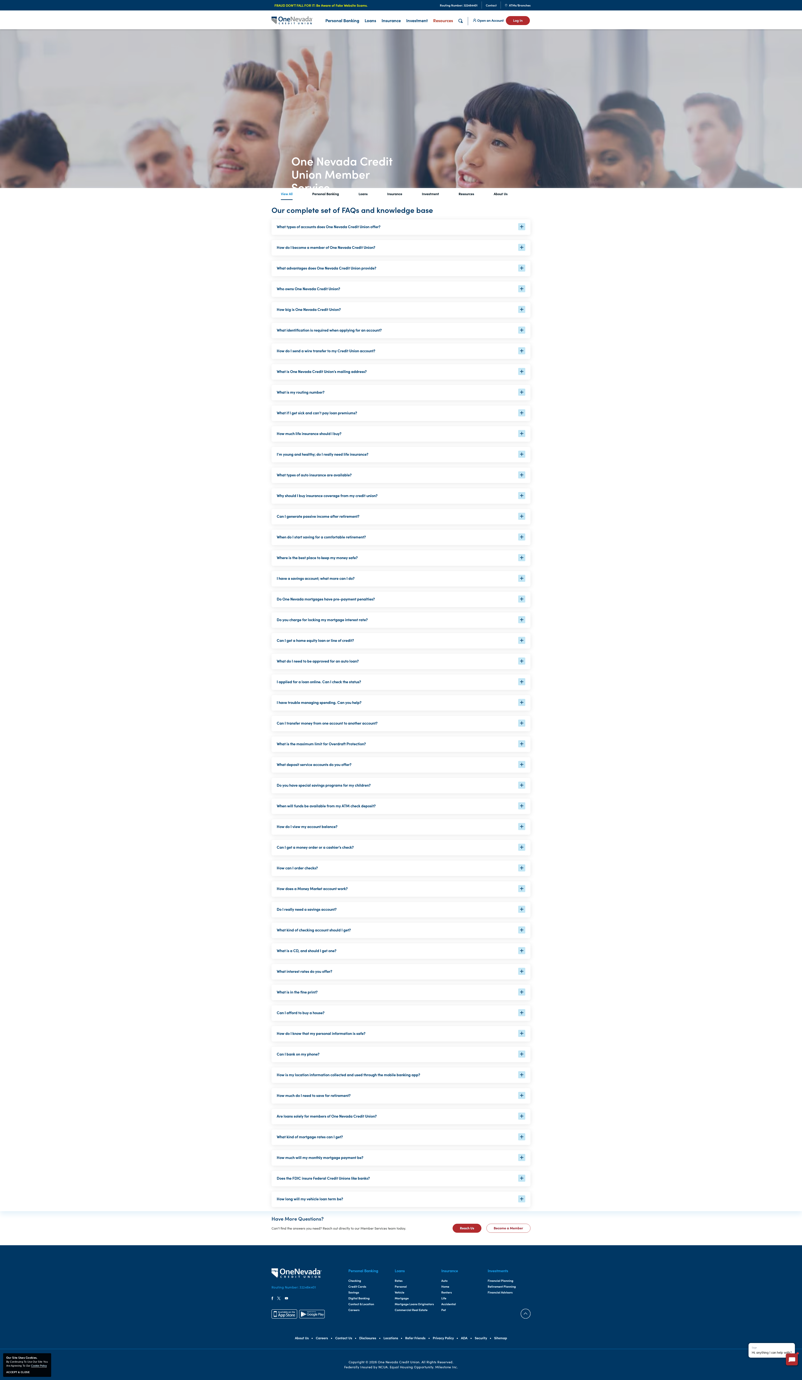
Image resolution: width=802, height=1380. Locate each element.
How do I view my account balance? (307, 826)
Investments (498, 1270)
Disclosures (367, 1337)
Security (481, 1337)
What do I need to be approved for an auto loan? (318, 661)
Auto (444, 1280)
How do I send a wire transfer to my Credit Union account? (326, 350)
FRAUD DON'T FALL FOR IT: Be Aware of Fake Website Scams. (321, 5)
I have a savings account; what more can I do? (316, 578)
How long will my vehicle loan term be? (310, 1198)
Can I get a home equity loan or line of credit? (315, 640)
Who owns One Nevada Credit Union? (308, 288)
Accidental (448, 1304)
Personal (401, 1286)
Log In (518, 20)
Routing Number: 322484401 (294, 1287)
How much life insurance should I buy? (309, 433)
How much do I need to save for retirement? (314, 1095)
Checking (354, 1280)
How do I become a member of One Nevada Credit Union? (326, 247)
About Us (501, 193)
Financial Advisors (500, 1292)
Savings (353, 1292)
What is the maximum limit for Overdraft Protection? (321, 743)
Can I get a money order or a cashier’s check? (315, 847)
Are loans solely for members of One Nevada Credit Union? (327, 1116)
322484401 (458, 5)
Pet (443, 1310)
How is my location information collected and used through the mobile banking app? (348, 1074)
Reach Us (470, 1229)
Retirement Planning (502, 1286)
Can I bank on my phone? (298, 1054)
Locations (390, 1337)
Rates (398, 1280)
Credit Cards (357, 1286)
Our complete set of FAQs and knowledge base (352, 209)
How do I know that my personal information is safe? (321, 1033)
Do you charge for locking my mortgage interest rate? (322, 619)
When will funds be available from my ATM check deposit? (326, 805)
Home (445, 1286)
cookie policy (39, 1365)
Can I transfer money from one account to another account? (327, 723)
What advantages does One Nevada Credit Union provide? (326, 268)
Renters (446, 1292)
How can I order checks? (297, 867)
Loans (370, 20)
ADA (464, 1337)
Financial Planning (500, 1280)
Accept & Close (18, 1372)
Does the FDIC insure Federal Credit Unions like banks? (323, 1178)
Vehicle (399, 1292)
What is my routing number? (301, 392)
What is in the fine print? (297, 992)
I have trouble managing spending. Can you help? (319, 702)
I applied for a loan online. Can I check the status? (319, 681)
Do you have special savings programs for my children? (324, 785)
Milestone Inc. (446, 1367)
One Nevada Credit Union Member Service (342, 173)
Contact (491, 5)
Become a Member (512, 1229)
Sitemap (500, 1337)
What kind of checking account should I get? (314, 929)
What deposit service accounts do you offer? (314, 764)
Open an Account (490, 20)
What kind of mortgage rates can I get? (310, 1136)
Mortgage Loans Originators (414, 1304)
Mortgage (402, 1298)
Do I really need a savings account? (307, 909)
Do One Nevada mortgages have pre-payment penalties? (326, 599)
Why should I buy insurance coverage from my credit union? (327, 495)
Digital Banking (359, 1298)
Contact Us (343, 1337)
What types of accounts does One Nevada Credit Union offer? (329, 226)
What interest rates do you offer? (304, 971)
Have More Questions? (298, 1218)
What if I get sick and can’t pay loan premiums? (317, 412)
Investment (417, 20)
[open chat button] (792, 1359)
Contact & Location (361, 1304)
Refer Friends (415, 1337)
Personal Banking (325, 193)
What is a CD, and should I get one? (306, 950)
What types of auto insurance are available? (314, 474)
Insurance (391, 20)
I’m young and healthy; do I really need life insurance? (322, 454)
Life (443, 1298)
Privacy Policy (443, 1337)
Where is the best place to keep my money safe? (317, 557)
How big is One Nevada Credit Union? (309, 309)
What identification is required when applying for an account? (329, 330)
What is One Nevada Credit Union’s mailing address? (322, 371)
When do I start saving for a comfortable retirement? (321, 536)
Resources (443, 20)
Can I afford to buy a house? (301, 1012)
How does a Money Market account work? (312, 888)
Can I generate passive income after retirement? (318, 516)
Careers (353, 1310)
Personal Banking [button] (342, 20)
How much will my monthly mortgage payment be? (320, 1157)
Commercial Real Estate (411, 1310)
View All (287, 193)
